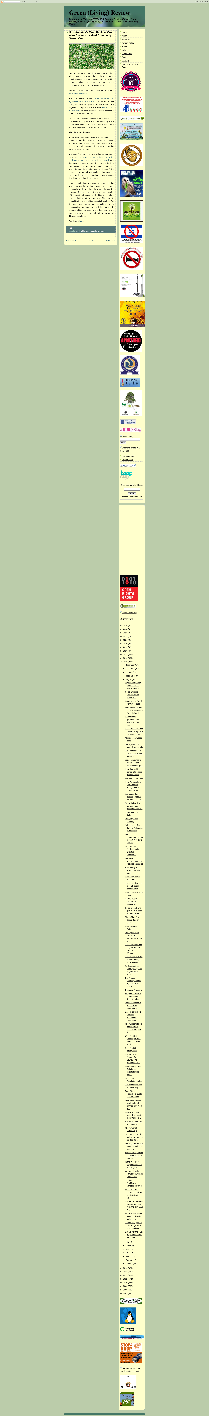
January (129, 1263)
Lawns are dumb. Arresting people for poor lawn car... (134, 797)
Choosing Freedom (133, 990)
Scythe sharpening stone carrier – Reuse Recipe (133, 685)
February (130, 1260)
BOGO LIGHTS (128, 456)
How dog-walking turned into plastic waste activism (133, 772)
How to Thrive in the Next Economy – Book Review (133, 959)
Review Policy (128, 43)
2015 (125, 662)
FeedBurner (137, 496)
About (124, 36)
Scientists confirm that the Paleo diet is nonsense (133, 828)
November (130, 668)
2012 (125, 1275)
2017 (125, 654)
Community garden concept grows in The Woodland (133, 1225)
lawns (102, 231)
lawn (97, 231)
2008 (125, 1290)
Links (124, 50)
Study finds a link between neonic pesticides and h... (133, 806)
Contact (125, 57)
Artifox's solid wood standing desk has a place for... (133, 1216)
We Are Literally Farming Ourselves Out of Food (134, 1174)
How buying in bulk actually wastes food (133, 870)
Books (124, 46)
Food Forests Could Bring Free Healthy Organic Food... (134, 710)
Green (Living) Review (99, 12)
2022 (125, 636)
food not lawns (82, 231)
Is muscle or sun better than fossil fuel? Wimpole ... (133, 1115)
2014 (125, 1268)
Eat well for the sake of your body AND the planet (134, 1235)
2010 (125, 1282)
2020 (125, 643)
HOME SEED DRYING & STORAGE (131, 901)
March (128, 1256)
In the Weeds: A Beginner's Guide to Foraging (133, 1165)
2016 (125, 658)
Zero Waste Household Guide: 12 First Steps (133, 1094)
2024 (125, 629)
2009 (125, 1286)
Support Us (127, 53)
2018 (125, 651)
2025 (125, 625)
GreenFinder (127, 460)
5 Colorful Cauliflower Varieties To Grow (133, 1183)
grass (91, 231)
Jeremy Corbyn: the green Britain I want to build (133, 886)
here (81, 221)
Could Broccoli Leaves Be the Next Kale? (132, 695)
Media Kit (126, 39)
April (127, 1253)
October (129, 672)
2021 (125, 640)
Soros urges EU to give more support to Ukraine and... (133, 911)
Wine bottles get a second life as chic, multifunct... (134, 753)
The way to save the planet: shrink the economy (134, 1146)
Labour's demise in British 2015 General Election (133, 1005)
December (130, 665)
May (128, 1249)
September (131, 676)
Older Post (111, 240)
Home (91, 240)
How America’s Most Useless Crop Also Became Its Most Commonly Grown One (91, 35)
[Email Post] (71, 228)
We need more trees (134, 778)
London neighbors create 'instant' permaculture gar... (134, 763)
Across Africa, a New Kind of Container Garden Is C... (134, 1155)
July (128, 1242)
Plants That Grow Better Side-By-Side (132, 920)
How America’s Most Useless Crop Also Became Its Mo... (134, 731)
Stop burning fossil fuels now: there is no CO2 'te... (133, 1137)
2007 (125, 1293)
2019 (125, 647)
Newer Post (71, 240)
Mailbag (125, 61)
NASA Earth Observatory (78, 93)
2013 (125, 1272)
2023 (125, 633)
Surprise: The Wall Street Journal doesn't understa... (134, 996)
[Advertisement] (131, 539)
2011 (125, 1279)
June (128, 1245)
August (128, 679)
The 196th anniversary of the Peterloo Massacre (134, 861)
